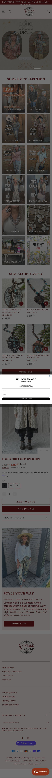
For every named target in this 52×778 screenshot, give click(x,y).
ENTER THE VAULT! (26, 398)
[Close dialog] (50, 376)
